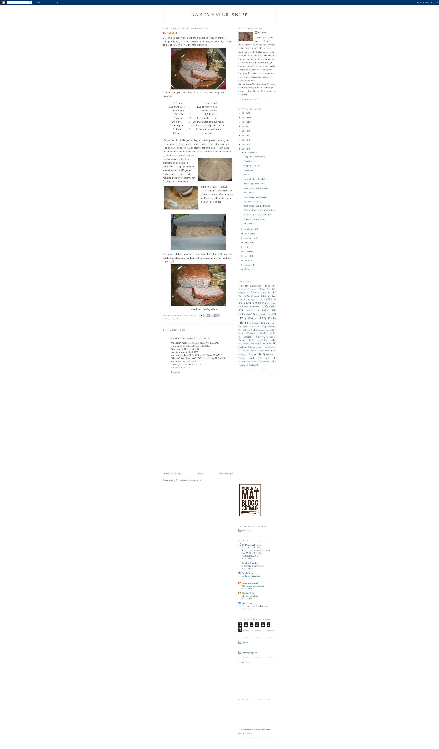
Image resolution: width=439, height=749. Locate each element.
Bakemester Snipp (219, 14)
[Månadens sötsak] (244, 530)
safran (245, 343)
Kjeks (272, 318)
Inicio (200, 473)
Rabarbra (255, 340)
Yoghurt (252, 365)
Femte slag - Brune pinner (256, 187)
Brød (267, 285)
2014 (244, 135)
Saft (255, 343)
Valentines (265, 361)
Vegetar (241, 364)
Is (256, 314)
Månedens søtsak (264, 329)
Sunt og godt (244, 350)
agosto (248, 242)
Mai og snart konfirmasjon (253, 585)
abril (247, 260)
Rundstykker (270, 339)
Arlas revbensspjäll (245, 730)
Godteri (265, 309)
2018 (244, 117)
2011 (244, 148)
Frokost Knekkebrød (251, 306)
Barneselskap (255, 285)
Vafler (267, 357)
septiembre (250, 237)
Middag (242, 333)
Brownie (241, 289)
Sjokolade (265, 343)
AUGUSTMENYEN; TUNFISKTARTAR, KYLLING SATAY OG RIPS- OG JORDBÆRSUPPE (256, 551)
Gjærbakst (270, 306)
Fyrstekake (249, 169)
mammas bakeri (250, 583)
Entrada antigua (225, 473)
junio (247, 251)
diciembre (249, 152)
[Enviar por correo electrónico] (205, 315)
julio (247, 246)
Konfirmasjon (270, 323)
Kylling (245, 326)
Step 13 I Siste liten (250, 595)
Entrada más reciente (172, 473)
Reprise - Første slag (253, 201)
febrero (248, 269)
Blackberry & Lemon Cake (253, 565)
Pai (274, 333)
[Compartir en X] (211, 315)
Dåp (248, 296)
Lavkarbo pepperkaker (251, 575)
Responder (176, 371)
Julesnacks (249, 192)
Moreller (253, 333)
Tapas (252, 354)
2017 (244, 121)
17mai (241, 285)
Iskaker (263, 314)
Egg (252, 299)
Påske (259, 336)
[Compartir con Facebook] (215, 315)
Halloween (244, 314)
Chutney (241, 292)
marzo (248, 264)
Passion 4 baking (250, 562)
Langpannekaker (268, 326)
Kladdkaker (252, 323)
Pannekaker (247, 336)
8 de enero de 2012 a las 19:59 (195, 338)
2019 (244, 113)
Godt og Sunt (248, 592)
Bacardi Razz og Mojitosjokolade (259, 210)
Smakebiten (247, 573)
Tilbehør (269, 354)
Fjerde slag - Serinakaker (255, 196)
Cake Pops (265, 288)
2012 (244, 144)
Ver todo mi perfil (249, 99)
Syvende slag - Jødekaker (255, 178)
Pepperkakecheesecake (254, 156)
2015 (244, 130)
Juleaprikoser (250, 223)
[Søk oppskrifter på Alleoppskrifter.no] (247, 652)
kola (240, 733)
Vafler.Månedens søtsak (247, 361)
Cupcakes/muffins (260, 292)
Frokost (273, 303)
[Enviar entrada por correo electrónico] (200, 315)
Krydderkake (250, 161)
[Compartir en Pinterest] (218, 315)
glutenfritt (249, 310)
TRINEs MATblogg (251, 544)
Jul (177, 319)
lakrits (254, 326)
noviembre (250, 229)
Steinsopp (269, 347)
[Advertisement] (198, 446)
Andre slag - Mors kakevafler (257, 214)
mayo (247, 255)
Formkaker (258, 302)
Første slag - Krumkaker (255, 219)
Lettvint (246, 329)
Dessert (257, 295)
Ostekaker (264, 333)
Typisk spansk (246, 357)
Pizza (271, 336)
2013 (244, 139)
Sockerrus (247, 603)
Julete (246, 174)
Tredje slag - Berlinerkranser (257, 205)
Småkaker (242, 346)
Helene (262, 32)
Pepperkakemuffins (253, 165)
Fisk (261, 299)
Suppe (257, 350)
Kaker (252, 318)
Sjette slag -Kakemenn (254, 183)
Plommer (242, 339)
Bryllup (253, 289)
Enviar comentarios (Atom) (188, 480)
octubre (248, 233)
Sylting (241, 354)
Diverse (267, 295)
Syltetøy (268, 350)
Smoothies (256, 346)
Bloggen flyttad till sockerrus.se (255, 605)
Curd (240, 296)
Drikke (241, 299)
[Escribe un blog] (208, 315)
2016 (244, 126)
